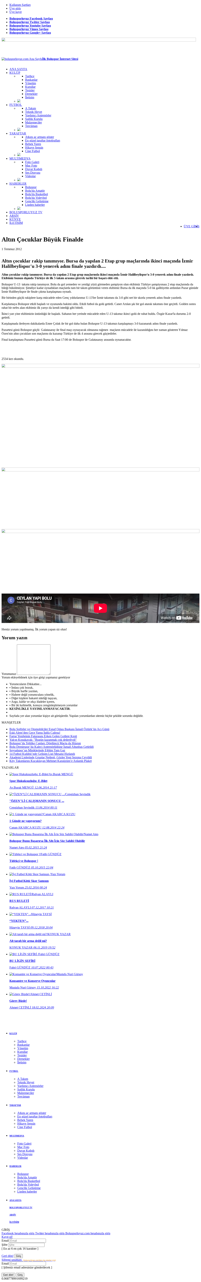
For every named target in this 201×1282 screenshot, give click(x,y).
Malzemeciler (33, 122)
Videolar (30, 176)
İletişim (29, 97)
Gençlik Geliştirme (36, 201)
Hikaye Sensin (34, 147)
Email (6, 1240)
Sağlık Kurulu (34, 119)
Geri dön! (8, 1255)
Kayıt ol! (7, 1236)
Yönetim (30, 83)
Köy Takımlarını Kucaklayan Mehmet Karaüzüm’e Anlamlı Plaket (50, 761)
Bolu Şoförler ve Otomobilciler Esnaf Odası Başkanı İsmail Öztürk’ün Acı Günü (59, 729)
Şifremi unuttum (29, 1259)
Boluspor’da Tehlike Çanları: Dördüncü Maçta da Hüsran (45, 743)
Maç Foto (31, 165)
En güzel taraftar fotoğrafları (42, 140)
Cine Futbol (32, 151)
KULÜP (14, 72)
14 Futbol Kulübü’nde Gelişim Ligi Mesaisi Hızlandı (42, 753)
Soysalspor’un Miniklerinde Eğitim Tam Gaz (37, 750)
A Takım (30, 108)
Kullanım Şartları (20, 4)
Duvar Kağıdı (33, 169)
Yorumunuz (9, 674)
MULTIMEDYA (20, 158)
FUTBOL (15, 104)
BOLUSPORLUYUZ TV (25, 212)
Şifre (5, 1244)
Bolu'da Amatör (35, 190)
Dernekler (31, 93)
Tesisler (30, 90)
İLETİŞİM (16, 222)
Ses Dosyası (32, 172)
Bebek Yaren (33, 144)
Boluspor (31, 187)
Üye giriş (15, 8)
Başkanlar (31, 79)
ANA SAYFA (18, 69)
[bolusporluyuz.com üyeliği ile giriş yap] (33, 674)
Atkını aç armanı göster (39, 137)
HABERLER (17, 183)
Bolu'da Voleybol (36, 197)
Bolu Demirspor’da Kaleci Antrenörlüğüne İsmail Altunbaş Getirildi (51, 746)
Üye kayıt (15, 12)
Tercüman (31, 126)
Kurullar (30, 86)
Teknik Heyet (33, 111)
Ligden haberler (35, 204)
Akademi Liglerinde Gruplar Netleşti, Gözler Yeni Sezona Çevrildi (50, 757)
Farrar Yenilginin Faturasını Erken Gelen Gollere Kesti (43, 736)
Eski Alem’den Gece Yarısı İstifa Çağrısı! (34, 732)
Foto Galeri (32, 162)
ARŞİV (14, 215)
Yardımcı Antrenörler (38, 115)
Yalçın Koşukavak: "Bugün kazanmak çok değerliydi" (43, 739)
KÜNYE (15, 219)
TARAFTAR (17, 133)
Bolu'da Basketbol (36, 194)
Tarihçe (29, 76)
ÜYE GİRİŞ (191, 226)
